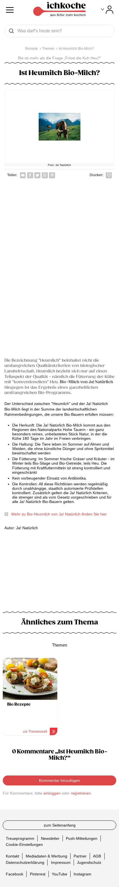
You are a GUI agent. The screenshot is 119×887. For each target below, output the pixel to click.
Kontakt (12, 856)
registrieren (81, 793)
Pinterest (37, 874)
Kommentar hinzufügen (59, 780)
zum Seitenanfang (60, 825)
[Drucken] (109, 175)
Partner (80, 856)
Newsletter (50, 838)
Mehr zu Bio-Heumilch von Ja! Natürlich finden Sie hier (59, 514)
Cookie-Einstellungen (24, 844)
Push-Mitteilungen (81, 838)
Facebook (14, 874)
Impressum (61, 862)
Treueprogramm (20, 838)
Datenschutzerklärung (25, 862)
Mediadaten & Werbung (46, 856)
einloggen (52, 793)
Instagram (82, 874)
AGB (97, 856)
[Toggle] (107, 10)
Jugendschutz (89, 862)
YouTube (59, 874)
